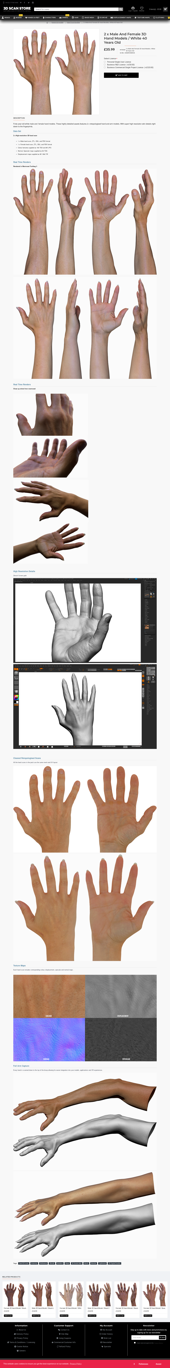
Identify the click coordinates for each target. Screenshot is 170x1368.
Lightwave (102, 1263)
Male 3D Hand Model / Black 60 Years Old (43, 1308)
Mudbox (60, 1263)
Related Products (11, 1277)
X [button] (134, 1364)
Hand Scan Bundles (73, 22)
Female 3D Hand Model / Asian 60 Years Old (155, 1308)
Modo (86, 1263)
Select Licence (110, 58)
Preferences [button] (143, 1364)
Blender (93, 1263)
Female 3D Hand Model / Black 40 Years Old (127, 1308)
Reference (43, 1263)
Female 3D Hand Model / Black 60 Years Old (15, 1308)
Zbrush (52, 1263)
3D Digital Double (114, 1263)
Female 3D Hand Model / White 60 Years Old (71, 1308)
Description (19, 118)
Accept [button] (158, 1364)
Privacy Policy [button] (76, 1364)
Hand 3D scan (23, 1263)
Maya (67, 1263)
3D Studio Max (77, 1263)
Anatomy (34, 1263)
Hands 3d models (57, 22)
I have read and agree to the (149, 1343)
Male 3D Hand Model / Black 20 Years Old (99, 1308)
